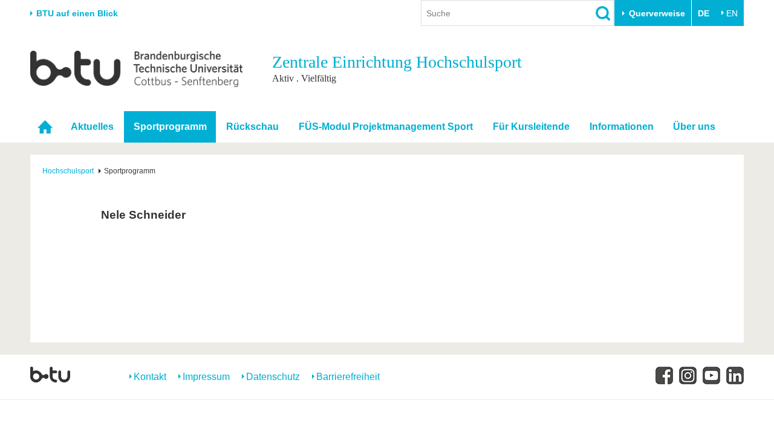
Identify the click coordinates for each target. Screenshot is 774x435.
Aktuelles (92, 126)
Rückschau (252, 126)
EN (732, 13)
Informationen (622, 126)
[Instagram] (688, 375)
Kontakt (150, 377)
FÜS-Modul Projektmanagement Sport (386, 126)
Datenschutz (273, 377)
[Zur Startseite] (136, 68)
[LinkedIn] (735, 375)
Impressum (206, 377)
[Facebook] (664, 375)
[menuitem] (45, 126)
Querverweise (657, 13)
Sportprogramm (170, 126)
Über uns (694, 126)
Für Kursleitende (531, 126)
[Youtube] (711, 375)
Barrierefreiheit (348, 377)
